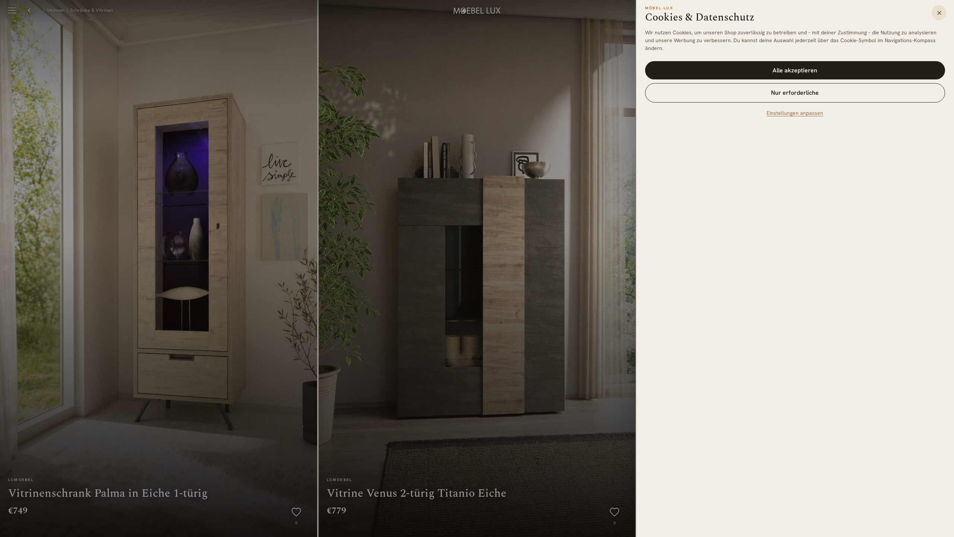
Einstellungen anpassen (795, 113)
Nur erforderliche (795, 93)
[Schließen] (939, 12)
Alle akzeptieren (795, 70)
